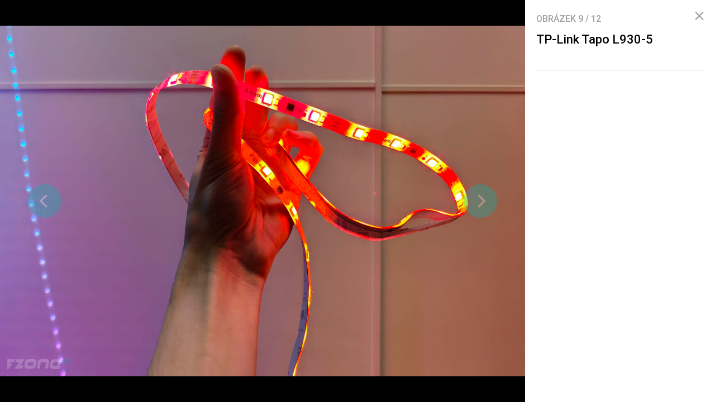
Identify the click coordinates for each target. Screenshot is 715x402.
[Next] (480, 201)
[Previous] (44, 201)
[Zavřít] (699, 16)
